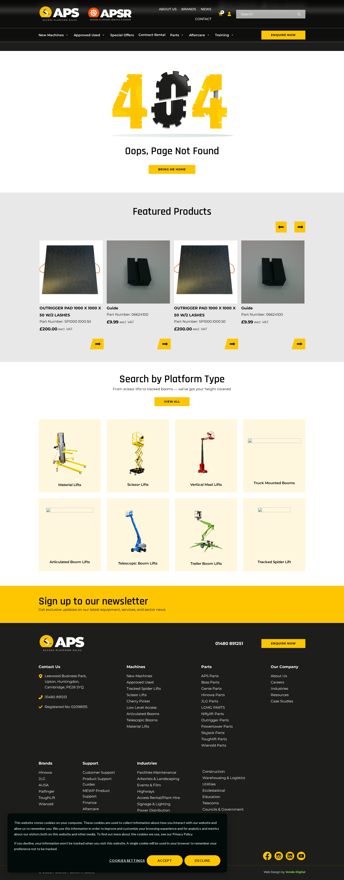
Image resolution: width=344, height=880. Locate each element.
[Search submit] (299, 14)
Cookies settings (127, 860)
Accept (164, 860)
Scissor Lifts (138, 484)
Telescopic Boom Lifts (137, 563)
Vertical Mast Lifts (206, 484)
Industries (147, 763)
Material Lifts (69, 485)
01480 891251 (229, 643)
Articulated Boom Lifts (70, 562)
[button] (54, 35)
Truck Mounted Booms (274, 483)
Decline (202, 860)
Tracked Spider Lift (274, 562)
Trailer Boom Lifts (206, 563)
